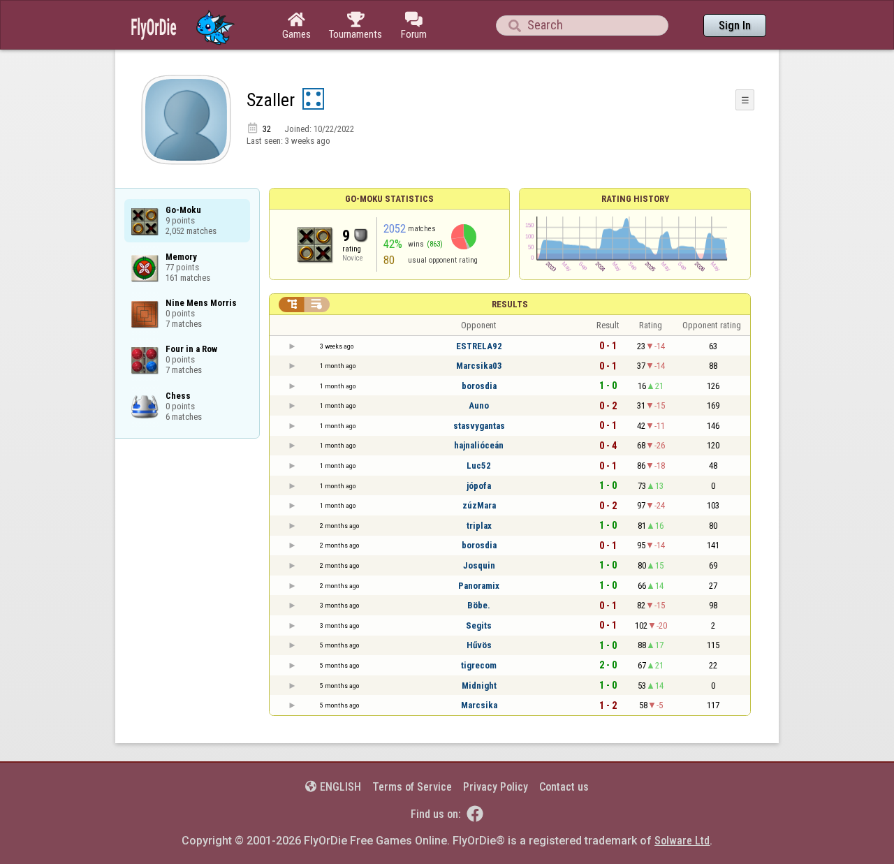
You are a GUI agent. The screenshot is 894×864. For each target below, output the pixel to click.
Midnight (479, 685)
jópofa (479, 486)
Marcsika (479, 705)
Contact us (564, 786)
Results (510, 304)
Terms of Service (412, 786)
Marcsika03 (479, 365)
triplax (479, 525)
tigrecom (479, 665)
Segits (479, 625)
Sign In (735, 25)
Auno (479, 405)
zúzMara (479, 505)
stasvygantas (479, 425)
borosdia (479, 386)
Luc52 (479, 465)
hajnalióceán (479, 445)
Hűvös (479, 645)
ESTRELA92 (479, 346)
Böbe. (478, 605)
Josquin (479, 565)
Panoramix (478, 585)
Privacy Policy (495, 786)
